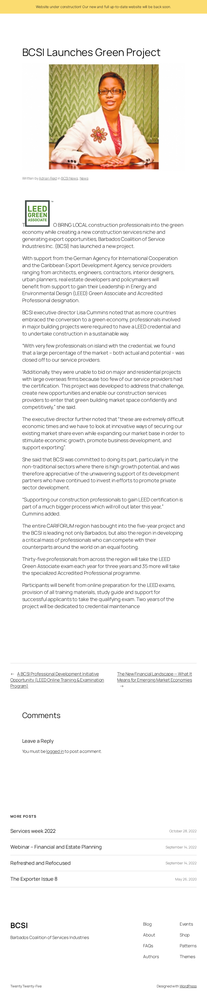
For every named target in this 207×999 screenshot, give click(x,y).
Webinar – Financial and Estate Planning (56, 847)
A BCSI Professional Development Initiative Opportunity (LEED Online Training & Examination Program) (57, 680)
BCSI (19, 925)
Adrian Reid (48, 178)
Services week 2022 (33, 831)
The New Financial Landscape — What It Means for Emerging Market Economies (154, 677)
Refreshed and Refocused (40, 863)
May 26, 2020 (186, 879)
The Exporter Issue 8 (34, 879)
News (84, 178)
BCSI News (69, 178)
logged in (55, 751)
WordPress (188, 986)
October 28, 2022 (183, 831)
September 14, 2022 (181, 847)
